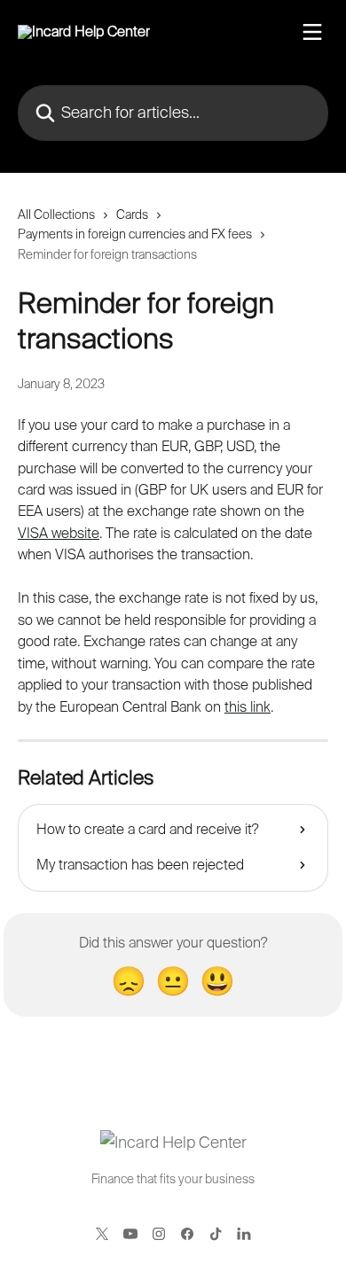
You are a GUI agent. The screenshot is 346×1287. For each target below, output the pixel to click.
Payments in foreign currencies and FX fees (135, 234)
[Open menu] (312, 32)
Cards (132, 214)
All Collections (56, 214)
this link (247, 707)
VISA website (58, 533)
